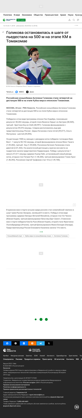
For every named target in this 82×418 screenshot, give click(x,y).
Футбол (6, 356)
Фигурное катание (17, 356)
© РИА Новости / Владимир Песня (16, 86)
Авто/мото (50, 356)
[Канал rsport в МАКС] (7, 343)
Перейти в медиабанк (34, 86)
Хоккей (42, 356)
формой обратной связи (12, 406)
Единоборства (61, 356)
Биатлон (29, 356)
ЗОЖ (36, 356)
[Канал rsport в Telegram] (41, 343)
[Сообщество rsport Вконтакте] (24, 343)
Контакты (70, 359)
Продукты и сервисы (32, 359)
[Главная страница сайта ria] (3, 20)
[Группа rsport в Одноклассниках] (32, 343)
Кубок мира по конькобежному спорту (38, 236)
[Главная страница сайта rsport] (14, 20)
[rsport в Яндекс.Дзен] (16, 343)
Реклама (19, 359)
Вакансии (6, 368)
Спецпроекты (8, 359)
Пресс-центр (47, 359)
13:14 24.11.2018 (9, 26)
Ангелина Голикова (61, 236)
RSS (77, 359)
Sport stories (73, 356)
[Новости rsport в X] (49, 343)
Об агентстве (59, 359)
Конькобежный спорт (14, 236)
